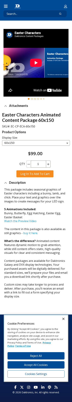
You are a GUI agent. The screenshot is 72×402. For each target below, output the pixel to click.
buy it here (30, 233)
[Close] (63, 319)
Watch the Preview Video (20, 221)
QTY (22, 164)
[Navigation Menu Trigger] (5, 6)
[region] (36, 348)
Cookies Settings (36, 374)
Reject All (36, 356)
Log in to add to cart (34, 174)
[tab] (29, 99)
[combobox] (28, 13)
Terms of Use (23, 345)
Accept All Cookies (36, 365)
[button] (65, 6)
